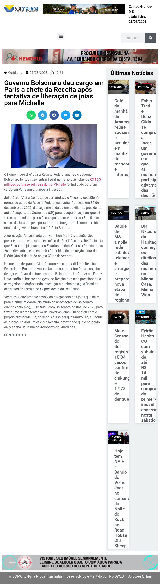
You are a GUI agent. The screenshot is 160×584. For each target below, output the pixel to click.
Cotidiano (15, 73)
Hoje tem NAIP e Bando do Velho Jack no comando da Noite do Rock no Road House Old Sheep (123, 498)
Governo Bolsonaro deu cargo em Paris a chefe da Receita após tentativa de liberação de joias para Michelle (54, 93)
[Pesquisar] (150, 38)
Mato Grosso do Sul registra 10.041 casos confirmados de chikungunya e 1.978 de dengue (126, 365)
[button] (60, 36)
